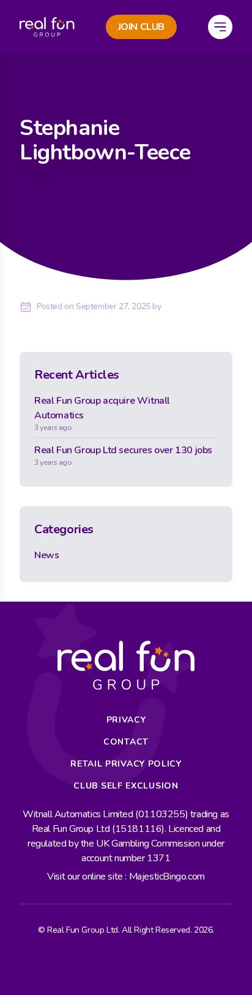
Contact (126, 742)
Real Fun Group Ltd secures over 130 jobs (123, 455)
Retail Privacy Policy (126, 764)
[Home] (47, 27)
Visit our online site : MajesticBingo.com (126, 876)
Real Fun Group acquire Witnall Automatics (102, 413)
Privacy (126, 720)
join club (141, 27)
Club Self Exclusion (125, 786)
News (46, 555)
